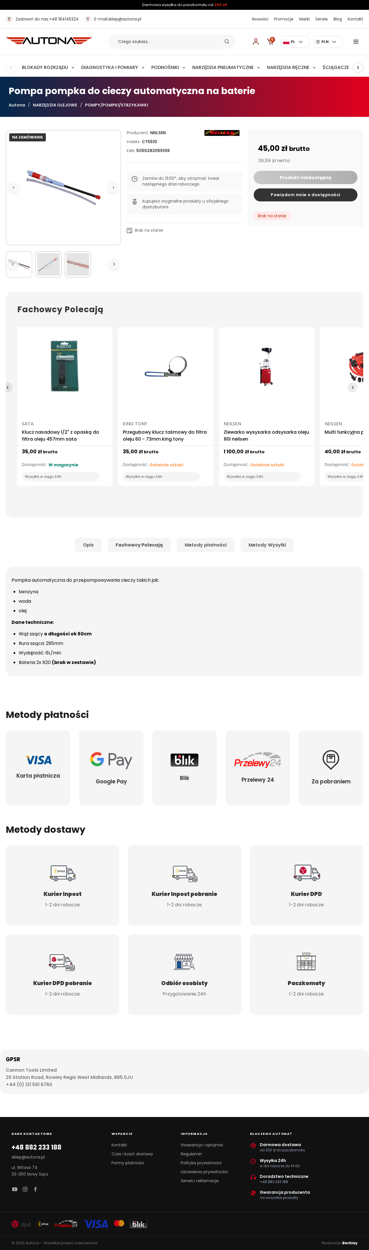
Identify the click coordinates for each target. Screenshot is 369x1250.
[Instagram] (25, 1189)
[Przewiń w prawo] (358, 67)
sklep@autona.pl (117, 19)
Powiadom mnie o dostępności (305, 195)
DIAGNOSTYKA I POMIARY (109, 67)
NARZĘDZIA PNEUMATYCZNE (223, 67)
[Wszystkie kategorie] (357, 42)
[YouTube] (15, 1189)
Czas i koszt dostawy (132, 1154)
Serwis (321, 19)
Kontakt (355, 19)
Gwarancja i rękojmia (202, 1145)
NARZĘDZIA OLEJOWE (55, 105)
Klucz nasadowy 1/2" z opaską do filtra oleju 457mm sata (60, 435)
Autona (17, 105)
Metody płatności (206, 545)
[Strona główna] (49, 42)
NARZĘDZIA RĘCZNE (288, 67)
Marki (304, 19)
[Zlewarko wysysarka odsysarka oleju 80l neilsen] (267, 368)
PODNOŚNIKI (165, 67)
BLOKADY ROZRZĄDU (45, 67)
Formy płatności (128, 1163)
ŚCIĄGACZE (336, 67)
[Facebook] (35, 1189)
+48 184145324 (47, 19)
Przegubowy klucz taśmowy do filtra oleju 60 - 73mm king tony (165, 435)
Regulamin (191, 1154)
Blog (338, 19)
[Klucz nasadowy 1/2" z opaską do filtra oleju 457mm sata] (65, 368)
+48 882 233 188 (36, 1147)
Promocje (283, 19)
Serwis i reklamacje (200, 1181)
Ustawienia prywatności (204, 1172)
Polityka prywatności (201, 1163)
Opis (88, 545)
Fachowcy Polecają (139, 545)
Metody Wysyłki (267, 545)
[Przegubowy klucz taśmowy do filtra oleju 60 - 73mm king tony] (166, 368)
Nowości (260, 19)
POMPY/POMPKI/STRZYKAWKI (116, 105)
